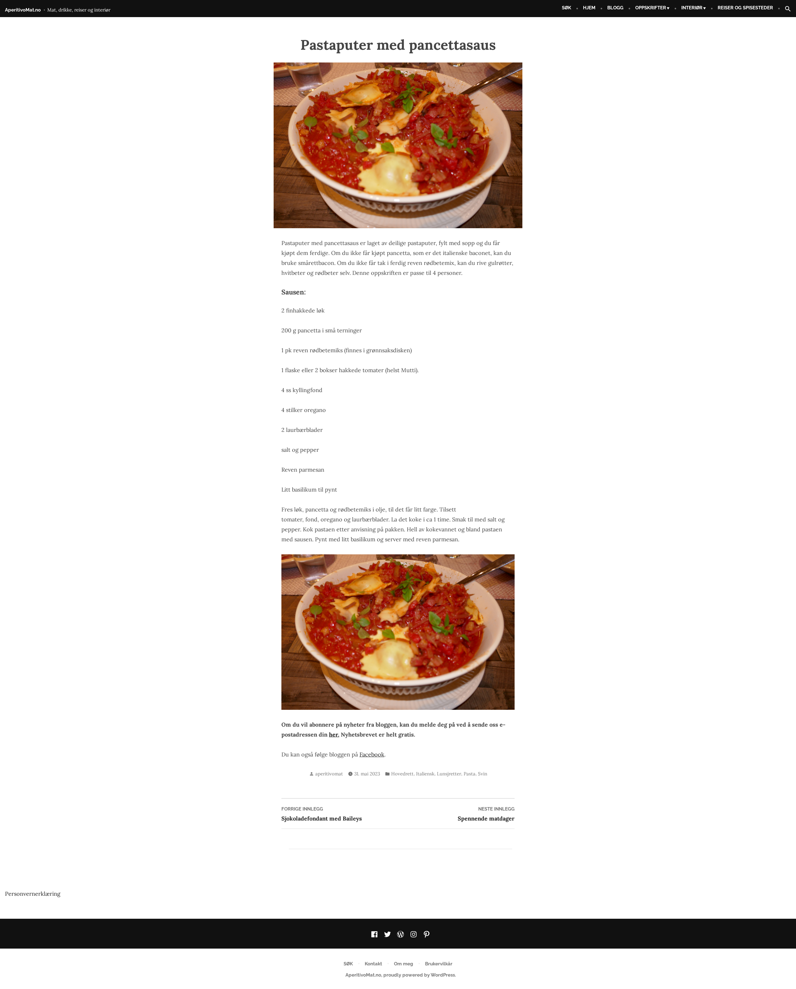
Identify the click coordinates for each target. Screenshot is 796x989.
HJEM (589, 8)
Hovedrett (402, 774)
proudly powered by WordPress (419, 975)
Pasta (469, 774)
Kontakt (373, 964)
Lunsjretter (449, 774)
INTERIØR (691, 8)
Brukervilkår (438, 964)
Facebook (371, 754)
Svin (482, 774)
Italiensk (425, 774)
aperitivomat (329, 774)
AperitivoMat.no (23, 10)
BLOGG (615, 8)
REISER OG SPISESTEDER (745, 8)
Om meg (403, 964)
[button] (785, 9)
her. (334, 734)
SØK (566, 8)
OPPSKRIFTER (650, 8)
